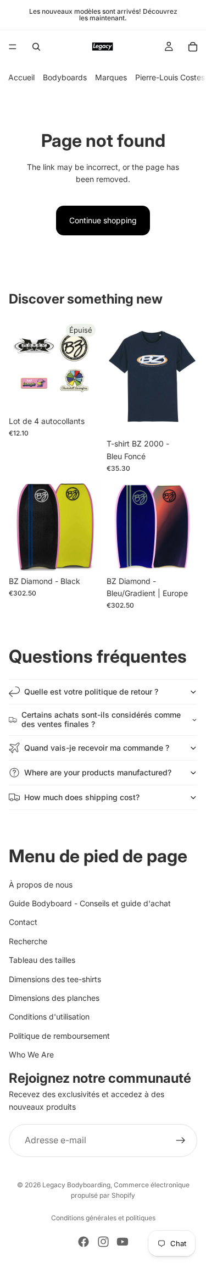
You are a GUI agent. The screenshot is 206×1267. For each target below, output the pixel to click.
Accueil (21, 77)
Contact (23, 922)
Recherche (28, 941)
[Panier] (193, 47)
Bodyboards (65, 77)
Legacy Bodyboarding (76, 1185)
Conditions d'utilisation (49, 1016)
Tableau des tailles (42, 960)
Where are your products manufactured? (97, 772)
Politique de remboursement (59, 1035)
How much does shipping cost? (82, 797)
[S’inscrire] (180, 1140)
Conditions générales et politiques (103, 1218)
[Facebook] (83, 1241)
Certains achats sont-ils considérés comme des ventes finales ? (101, 719)
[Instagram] (103, 1241)
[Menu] (12, 46)
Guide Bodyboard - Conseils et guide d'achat (90, 903)
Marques (111, 77)
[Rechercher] (36, 47)
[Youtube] (122, 1241)
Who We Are (31, 1054)
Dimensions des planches (54, 997)
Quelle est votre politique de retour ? (91, 691)
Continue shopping (103, 220)
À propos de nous (41, 884)
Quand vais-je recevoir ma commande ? (96, 747)
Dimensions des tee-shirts (55, 978)
